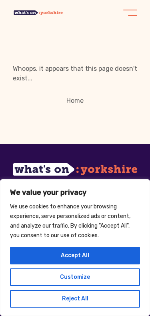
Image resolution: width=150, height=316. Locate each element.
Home (75, 100)
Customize (75, 277)
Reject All (75, 298)
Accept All (75, 255)
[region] (75, 247)
